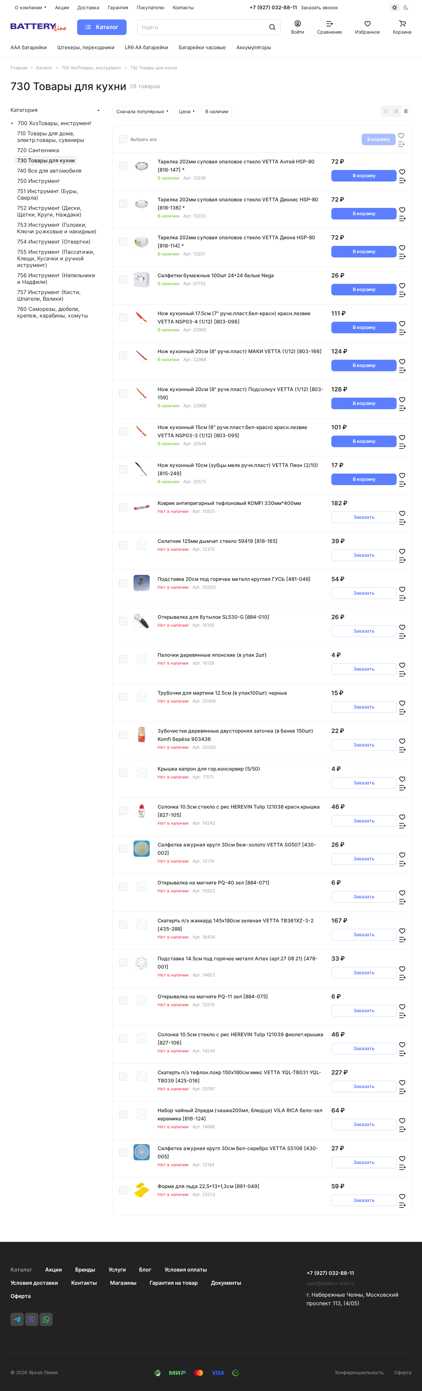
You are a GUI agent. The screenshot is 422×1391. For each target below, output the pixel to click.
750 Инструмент (38, 181)
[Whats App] (46, 1319)
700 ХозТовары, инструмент (55, 123)
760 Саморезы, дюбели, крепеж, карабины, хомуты (52, 312)
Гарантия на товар (174, 1282)
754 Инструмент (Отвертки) (54, 241)
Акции (53, 1269)
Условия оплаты (186, 1269)
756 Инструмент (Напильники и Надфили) (56, 278)
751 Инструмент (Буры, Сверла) (47, 194)
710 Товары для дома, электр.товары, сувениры (50, 136)
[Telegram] (17, 1319)
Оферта (21, 1296)
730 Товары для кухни (46, 160)
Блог (145, 1269)
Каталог (21, 1269)
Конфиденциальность (359, 1372)
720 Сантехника (38, 150)
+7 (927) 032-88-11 (273, 8)
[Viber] (31, 1319)
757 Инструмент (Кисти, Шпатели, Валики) (48, 295)
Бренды (85, 1269)
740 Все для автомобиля (49, 170)
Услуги (117, 1269)
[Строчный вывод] (396, 111)
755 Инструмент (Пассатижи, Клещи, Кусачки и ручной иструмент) (55, 258)
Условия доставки (34, 1282)
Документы (226, 1282)
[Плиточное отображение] (386, 111)
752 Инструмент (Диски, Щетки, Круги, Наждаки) (49, 211)
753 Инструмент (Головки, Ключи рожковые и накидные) (57, 228)
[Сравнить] (401, 143)
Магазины (123, 1282)
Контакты (84, 1282)
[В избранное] (401, 135)
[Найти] (272, 27)
